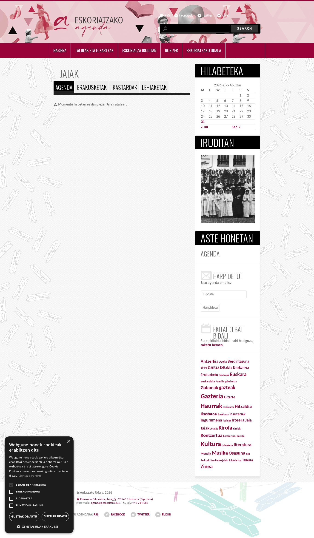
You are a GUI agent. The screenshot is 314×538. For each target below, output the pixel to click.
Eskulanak (224, 375)
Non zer (171, 50)
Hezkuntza (228, 407)
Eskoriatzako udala (204, 50)
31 (203, 122)
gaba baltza (231, 382)
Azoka (223, 361)
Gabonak (209, 388)
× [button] (68, 441)
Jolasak (214, 429)
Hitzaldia (243, 406)
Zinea (207, 467)
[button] (39, 526)
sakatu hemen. (212, 345)
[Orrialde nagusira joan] (88, 26)
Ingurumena (211, 420)
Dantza (213, 368)
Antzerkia (209, 361)
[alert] (39, 484)
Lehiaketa (227, 445)
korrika (240, 436)
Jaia (248, 420)
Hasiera (59, 50)
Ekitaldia (226, 368)
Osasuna (237, 453)
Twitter (207, 15)
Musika (220, 453)
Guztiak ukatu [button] (55, 516)
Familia (220, 381)
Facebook (186, 15)
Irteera (238, 420)
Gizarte (229, 397)
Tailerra (247, 460)
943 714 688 (140, 502)
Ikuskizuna (223, 414)
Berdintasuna (238, 362)
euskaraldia (208, 381)
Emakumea (241, 368)
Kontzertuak (229, 436)
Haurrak (211, 406)
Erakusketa (209, 375)
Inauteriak (237, 414)
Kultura (211, 444)
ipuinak (227, 421)
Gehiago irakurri (30, 476)
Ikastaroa (209, 414)
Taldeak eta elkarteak (94, 50)
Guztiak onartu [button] (24, 516)
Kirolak (236, 429)
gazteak (227, 387)
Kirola (225, 428)
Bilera (204, 368)
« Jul (204, 127)
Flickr (226, 15)
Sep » (236, 127)
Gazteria (212, 396)
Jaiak (205, 428)
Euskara (238, 374)
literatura (242, 445)
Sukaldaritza (235, 460)
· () (116, 499)
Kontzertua (211, 435)
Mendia (206, 453)
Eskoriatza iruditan (139, 50)
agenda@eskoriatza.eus (105, 502)
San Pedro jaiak (219, 460)
